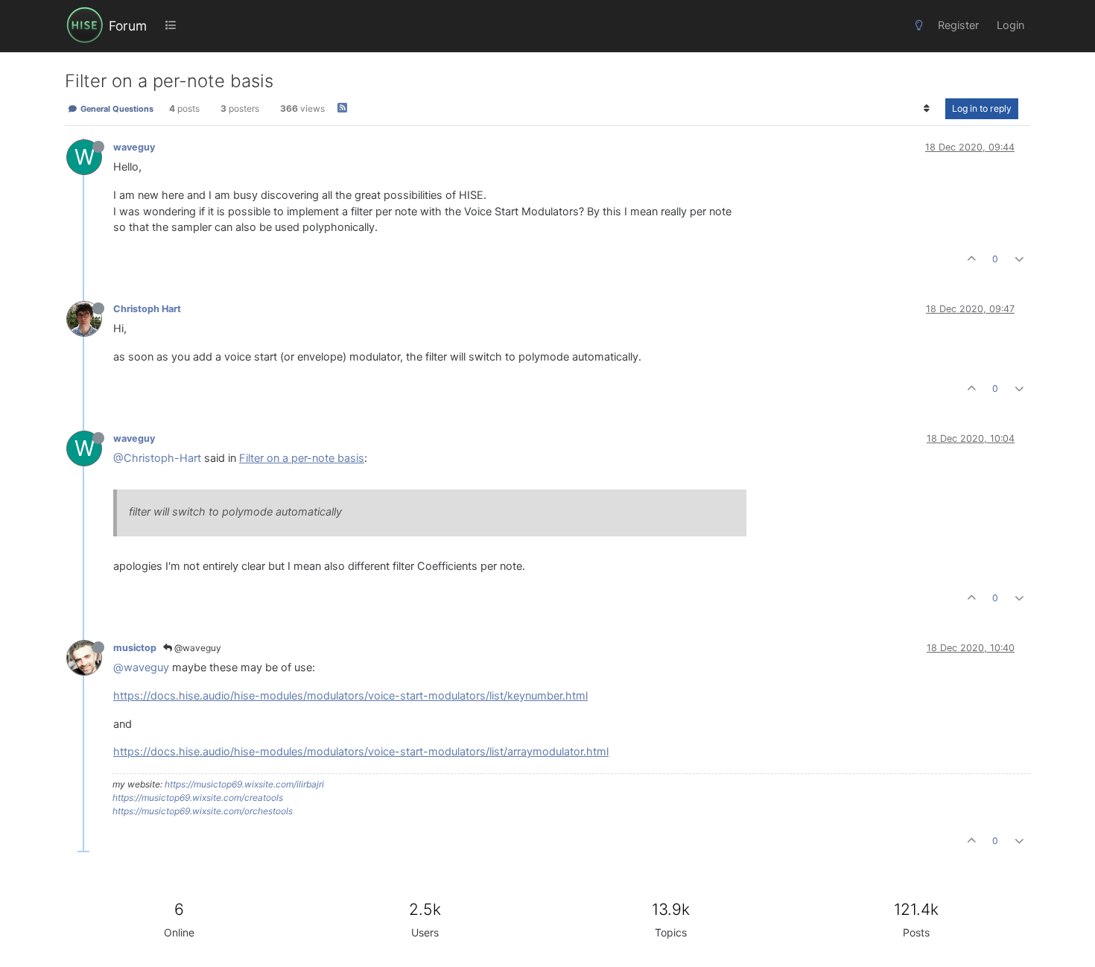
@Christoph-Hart (157, 458)
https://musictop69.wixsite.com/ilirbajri (244, 784)
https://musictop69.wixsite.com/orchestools (202, 811)
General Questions (115, 109)
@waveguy (196, 647)
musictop (134, 647)
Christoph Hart (147, 308)
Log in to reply (982, 108)
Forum (128, 26)
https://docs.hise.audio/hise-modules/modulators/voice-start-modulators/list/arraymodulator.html (361, 751)
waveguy (134, 147)
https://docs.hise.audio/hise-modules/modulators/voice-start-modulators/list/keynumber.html (350, 696)
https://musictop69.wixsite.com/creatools (197, 797)
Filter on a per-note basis (301, 458)
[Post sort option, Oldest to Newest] (927, 108)
